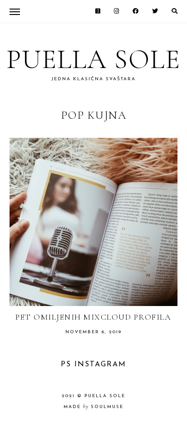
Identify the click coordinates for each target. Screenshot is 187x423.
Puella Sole (93, 59)
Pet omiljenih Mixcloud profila (93, 317)
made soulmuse (93, 406)
